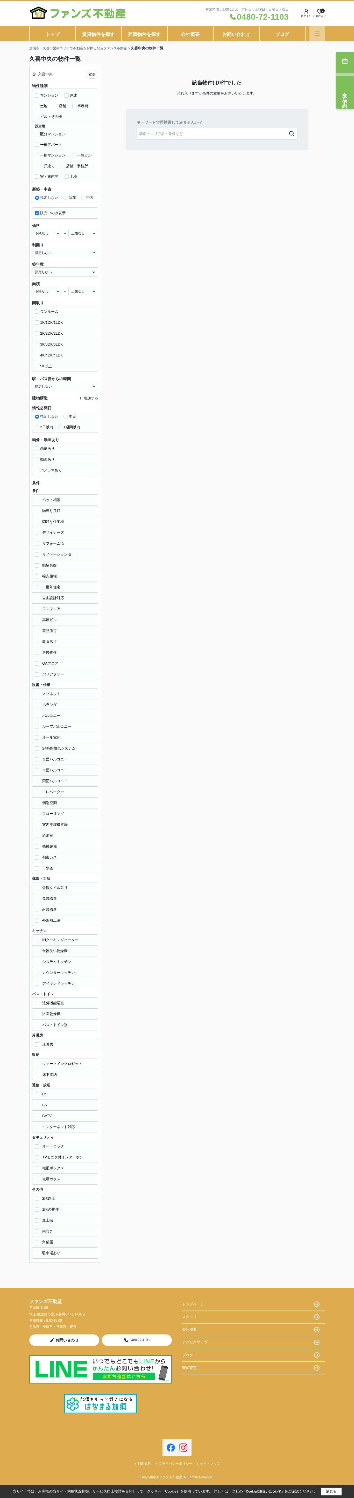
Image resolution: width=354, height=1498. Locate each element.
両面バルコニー (55, 781)
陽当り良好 (51, 511)
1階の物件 (50, 1209)
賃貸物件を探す (98, 34)
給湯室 (47, 835)
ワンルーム (49, 311)
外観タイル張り (55, 888)
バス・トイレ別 (55, 1025)
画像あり (47, 448)
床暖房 (47, 1044)
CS (44, 1094)
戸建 (73, 95)
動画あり (47, 459)
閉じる (331, 1491)
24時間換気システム (58, 748)
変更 (92, 74)
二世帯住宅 (51, 587)
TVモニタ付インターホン (62, 1157)
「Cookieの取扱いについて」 (263, 1491)
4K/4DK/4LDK (51, 355)
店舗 (62, 106)
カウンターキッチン (58, 972)
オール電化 (51, 737)
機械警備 (49, 846)
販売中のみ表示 (53, 213)
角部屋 (47, 1242)
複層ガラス (51, 1179)
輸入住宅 (49, 576)
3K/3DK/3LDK (51, 344)
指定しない (49, 197)
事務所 (82, 106)
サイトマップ (210, 1464)
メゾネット (51, 694)
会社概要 (190, 34)
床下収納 (49, 1074)
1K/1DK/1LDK (51, 322)
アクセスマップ (195, 1342)
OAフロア (50, 663)
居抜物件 (49, 652)
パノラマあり (51, 470)
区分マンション (53, 134)
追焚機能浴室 (53, 1003)
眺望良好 (49, 565)
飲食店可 (49, 641)
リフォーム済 (53, 543)
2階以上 (48, 1198)
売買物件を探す (144, 34)
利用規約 (144, 1464)
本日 (72, 416)
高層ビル (49, 620)
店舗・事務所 (77, 166)
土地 (43, 106)
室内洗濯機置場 (55, 824)
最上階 (47, 1220)
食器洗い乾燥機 (55, 951)
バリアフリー (53, 674)
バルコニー (51, 715)
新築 (72, 197)
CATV (47, 1116)
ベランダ (49, 705)
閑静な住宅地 (53, 521)
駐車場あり (51, 1253)
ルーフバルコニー (56, 726)
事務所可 (49, 631)
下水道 (47, 868)
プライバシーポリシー (175, 1464)
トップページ (193, 1304)
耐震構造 (49, 909)
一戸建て (47, 166)
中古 (90, 197)
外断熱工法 (51, 920)
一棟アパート (51, 145)
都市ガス (49, 857)
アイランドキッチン (58, 983)
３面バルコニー (55, 770)
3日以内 (46, 427)
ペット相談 (51, 500)
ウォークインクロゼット (62, 1064)
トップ (53, 34)
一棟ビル (84, 155)
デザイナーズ (53, 532)
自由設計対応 (53, 598)
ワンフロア (51, 609)
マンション (49, 95)
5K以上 (46, 366)
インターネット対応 (58, 1127)
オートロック (53, 1146)
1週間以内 (71, 427)
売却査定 (189, 1368)
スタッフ (189, 1317)
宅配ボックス (53, 1168)
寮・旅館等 (49, 176)
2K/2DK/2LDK (51, 333)
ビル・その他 (51, 116)
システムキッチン (56, 962)
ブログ (282, 34)
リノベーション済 (56, 554)
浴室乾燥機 (51, 1014)
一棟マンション (53, 155)
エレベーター (53, 792)
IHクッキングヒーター (60, 940)
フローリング (53, 814)
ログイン (306, 16)
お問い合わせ (236, 34)
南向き (47, 1231)
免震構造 (49, 898)
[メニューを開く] (317, 34)
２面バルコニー (55, 759)
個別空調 (49, 803)
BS (44, 1105)
